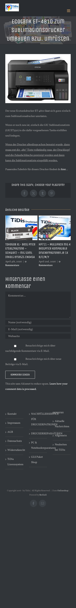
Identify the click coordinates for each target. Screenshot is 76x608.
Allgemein (61, 436)
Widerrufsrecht (14, 450)
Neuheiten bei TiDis (61, 447)
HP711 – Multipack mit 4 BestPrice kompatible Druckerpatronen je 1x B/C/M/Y (55, 250)
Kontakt (11, 414)
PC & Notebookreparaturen (38, 445)
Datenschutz (14, 441)
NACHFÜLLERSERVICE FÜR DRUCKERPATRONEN (38, 419)
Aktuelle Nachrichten (62, 423)
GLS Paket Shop (37, 459)
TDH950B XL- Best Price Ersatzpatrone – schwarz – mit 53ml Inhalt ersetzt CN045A (20, 250)
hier (63, 169)
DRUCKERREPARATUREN (38, 434)
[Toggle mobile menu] (69, 11)
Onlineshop (62, 490)
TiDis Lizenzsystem (14, 461)
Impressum (13, 423)
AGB (10, 432)
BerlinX (43, 495)
